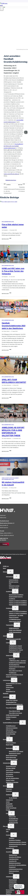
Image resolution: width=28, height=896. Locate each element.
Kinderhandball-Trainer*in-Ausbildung (16, 597)
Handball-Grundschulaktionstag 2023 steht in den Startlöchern (13, 325)
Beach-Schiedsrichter (11, 755)
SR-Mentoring (9, 776)
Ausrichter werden (14, 588)
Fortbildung (9, 608)
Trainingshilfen (10, 625)
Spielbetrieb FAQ (13, 822)
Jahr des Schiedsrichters (12, 778)
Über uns (5, 826)
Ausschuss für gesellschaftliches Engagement (17, 866)
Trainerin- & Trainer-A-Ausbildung (18, 604)
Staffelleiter (9, 892)
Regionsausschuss (14, 871)
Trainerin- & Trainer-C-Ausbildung (18, 600)
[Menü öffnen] (1, 8)
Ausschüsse (9, 851)
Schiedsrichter (7, 763)
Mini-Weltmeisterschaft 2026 (13, 639)
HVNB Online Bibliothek (15, 630)
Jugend (5, 635)
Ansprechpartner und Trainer (13, 683)
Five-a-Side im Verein (14, 711)
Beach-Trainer (9, 744)
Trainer (11, 888)
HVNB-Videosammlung (15, 632)
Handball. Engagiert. (11, 717)
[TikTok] (6, 558)
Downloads (9, 789)
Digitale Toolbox (10, 780)
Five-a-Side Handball (11, 707)
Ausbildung (9, 591)
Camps (8, 642)
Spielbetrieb (9, 794)
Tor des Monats (13, 798)
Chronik (8, 829)
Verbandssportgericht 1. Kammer (17, 842)
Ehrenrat (11, 873)
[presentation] (14, 210)
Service (5, 785)
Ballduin (8, 719)
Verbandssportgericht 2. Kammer (17, 844)
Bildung (5, 571)
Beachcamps (9, 748)
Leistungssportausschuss (15, 869)
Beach (4, 739)
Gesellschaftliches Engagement (11, 722)
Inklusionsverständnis (11, 728)
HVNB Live (6, 566)
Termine (8, 689)
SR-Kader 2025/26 (10, 768)
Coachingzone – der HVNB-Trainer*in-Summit (16, 616)
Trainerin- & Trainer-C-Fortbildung (18, 613)
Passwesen (9, 791)
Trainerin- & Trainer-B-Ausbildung (18, 602)
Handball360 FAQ (13, 818)
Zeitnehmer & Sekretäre (12, 782)
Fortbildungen (12, 672)
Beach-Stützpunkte (11, 757)
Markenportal (9, 806)
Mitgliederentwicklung (11, 180)
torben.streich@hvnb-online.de (11, 174)
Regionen (8, 894)
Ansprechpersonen (11, 766)
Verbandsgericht (13, 846)
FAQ (10, 584)
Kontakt (8, 736)
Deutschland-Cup (10, 691)
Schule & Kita (9, 655)
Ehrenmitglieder (10, 890)
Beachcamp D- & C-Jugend (16, 751)
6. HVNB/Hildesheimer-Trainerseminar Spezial (15, 620)
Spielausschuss (13, 855)
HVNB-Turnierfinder (11, 808)
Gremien (8, 835)
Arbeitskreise (9, 876)
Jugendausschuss (13, 859)
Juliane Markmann (7, 385)
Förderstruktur (10, 687)
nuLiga (8, 802)
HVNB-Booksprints (14, 628)
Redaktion (6, 230)
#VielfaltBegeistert (11, 726)
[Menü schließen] (0, 563)
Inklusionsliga (9, 730)
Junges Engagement (11, 676)
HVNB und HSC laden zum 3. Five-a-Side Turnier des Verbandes (13, 271)
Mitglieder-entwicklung (6, 695)
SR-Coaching (9, 774)
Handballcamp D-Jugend (15, 648)
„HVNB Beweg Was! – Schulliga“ (17, 660)
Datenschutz (3, 517)
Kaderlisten (9, 685)
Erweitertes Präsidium (15, 840)
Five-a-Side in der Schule (15, 670)
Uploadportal (9, 800)
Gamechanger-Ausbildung (13, 772)
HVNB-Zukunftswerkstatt (12, 715)
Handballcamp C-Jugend (15, 646)
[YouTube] (8, 558)
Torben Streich (6, 331)
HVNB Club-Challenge (12, 700)
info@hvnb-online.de (9, 535)
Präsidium (11, 838)
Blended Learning (13, 582)
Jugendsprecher (13, 884)
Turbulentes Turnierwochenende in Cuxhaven (20, 188)
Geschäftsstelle (10, 848)
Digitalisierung (13, 886)
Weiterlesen (6, 239)
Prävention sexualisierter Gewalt (14, 674)
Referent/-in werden (14, 586)
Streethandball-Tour (14, 664)
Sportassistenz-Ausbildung (16, 594)
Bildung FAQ (12, 816)
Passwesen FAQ (13, 820)
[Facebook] (3, 558)
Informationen (9, 576)
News (4, 568)
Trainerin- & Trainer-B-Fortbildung (18, 611)
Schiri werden (9, 770)
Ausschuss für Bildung (15, 857)
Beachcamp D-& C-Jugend (16, 650)
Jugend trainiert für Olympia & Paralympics (17, 667)
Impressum (3, 515)
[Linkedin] (10, 558)
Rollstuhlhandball (10, 734)
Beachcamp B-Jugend (14, 652)
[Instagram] (1, 558)
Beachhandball (13, 880)
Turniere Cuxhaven (11, 742)
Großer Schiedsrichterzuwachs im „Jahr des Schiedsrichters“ (9, 189)
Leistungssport (7, 680)
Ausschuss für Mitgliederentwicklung (15, 862)
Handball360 (9, 804)
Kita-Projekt (12, 658)
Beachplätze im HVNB (11, 759)
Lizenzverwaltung (13, 580)
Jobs (7, 831)
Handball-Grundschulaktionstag (17, 662)
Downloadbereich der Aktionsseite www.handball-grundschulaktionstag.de (13, 146)
